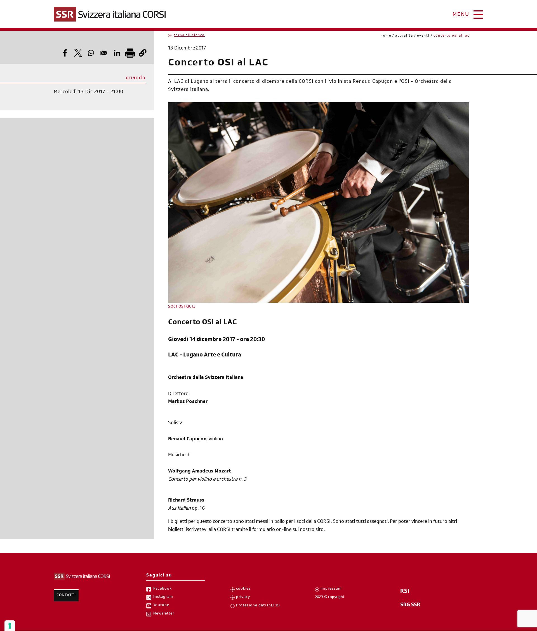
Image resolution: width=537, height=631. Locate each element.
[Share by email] (103, 53)
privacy (243, 597)
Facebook (162, 589)
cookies (243, 589)
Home (386, 36)
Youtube (161, 606)
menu (461, 15)
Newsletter (163, 614)
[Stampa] (129, 53)
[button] (142, 53)
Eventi (423, 36)
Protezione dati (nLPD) (258, 606)
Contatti (66, 595)
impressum (331, 589)
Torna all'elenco (189, 35)
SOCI (172, 307)
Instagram (163, 597)
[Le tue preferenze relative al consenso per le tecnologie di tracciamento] (9, 625)
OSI (181, 307)
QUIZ (191, 307)
